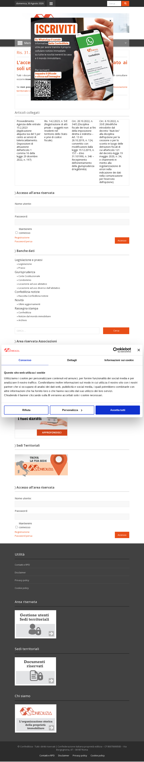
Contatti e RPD (22, 564)
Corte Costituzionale (29, 276)
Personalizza (70, 410)
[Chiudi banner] (139, 350)
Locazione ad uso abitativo (32, 283)
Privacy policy (22, 580)
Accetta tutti (117, 410)
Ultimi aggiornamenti (29, 304)
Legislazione (25, 264)
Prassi (21, 267)
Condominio (24, 280)
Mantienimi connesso (25, 230)
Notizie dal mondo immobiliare (34, 316)
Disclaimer (20, 572)
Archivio (22, 320)
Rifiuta (26, 410)
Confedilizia (24, 312)
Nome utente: (23, 203)
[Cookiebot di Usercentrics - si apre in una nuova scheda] (115, 350)
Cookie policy (22, 588)
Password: (21, 216)
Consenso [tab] (25, 360)
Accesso (122, 240)
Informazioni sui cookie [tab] (118, 360)
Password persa (23, 241)
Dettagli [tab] (72, 360)
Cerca (116, 330)
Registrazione (22, 237)
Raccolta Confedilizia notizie (33, 295)
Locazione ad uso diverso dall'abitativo (39, 287)
